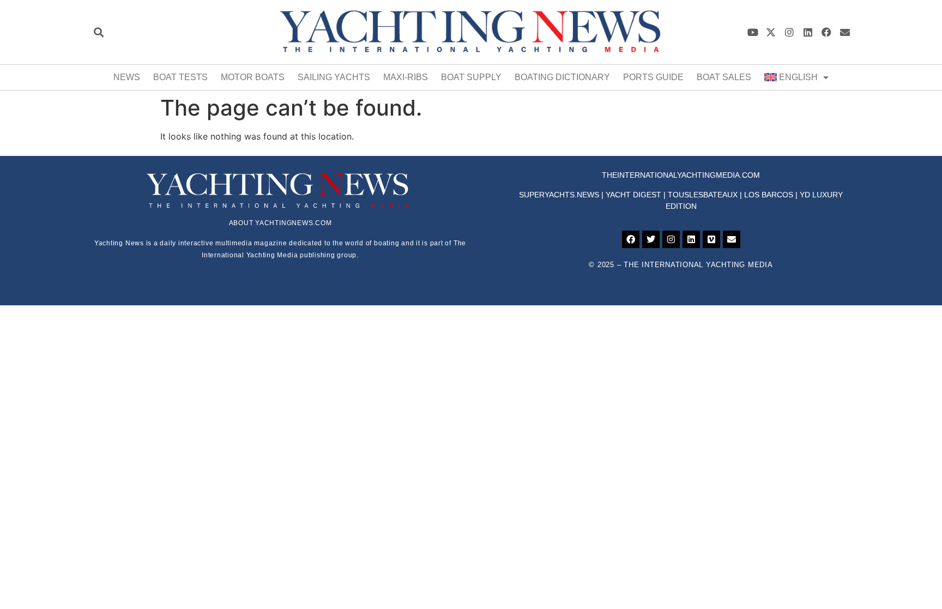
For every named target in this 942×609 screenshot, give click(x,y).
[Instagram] (790, 32)
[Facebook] (826, 32)
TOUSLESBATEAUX (703, 194)
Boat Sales (724, 77)
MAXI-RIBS (405, 77)
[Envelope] (845, 32)
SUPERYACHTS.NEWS (559, 194)
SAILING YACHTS (334, 77)
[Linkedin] (808, 32)
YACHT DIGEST (633, 194)
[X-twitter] (771, 32)
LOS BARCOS (768, 194)
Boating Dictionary (562, 77)
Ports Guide (653, 77)
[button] (98, 32)
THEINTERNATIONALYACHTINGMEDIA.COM (681, 175)
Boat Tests (180, 77)
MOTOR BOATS (253, 77)
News (126, 77)
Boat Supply (471, 77)
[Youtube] (752, 32)
